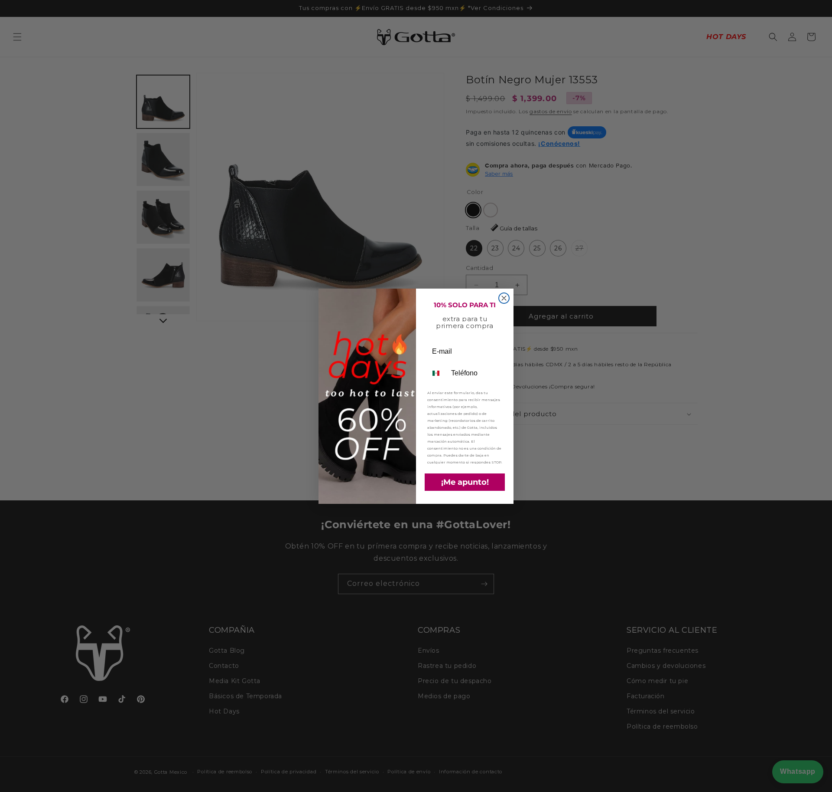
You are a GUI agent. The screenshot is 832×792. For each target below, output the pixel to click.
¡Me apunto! (465, 482)
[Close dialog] (504, 298)
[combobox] (437, 373)
